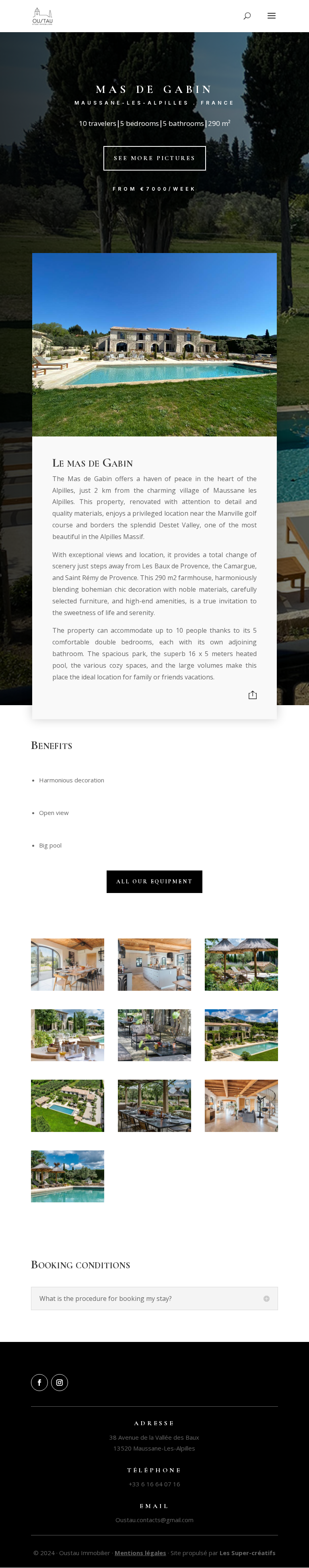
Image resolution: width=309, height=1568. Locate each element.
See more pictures (155, 158)
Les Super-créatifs (248, 1553)
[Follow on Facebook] (39, 1382)
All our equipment (154, 881)
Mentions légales (140, 1553)
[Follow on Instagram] (59, 1382)
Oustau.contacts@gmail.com (154, 1520)
